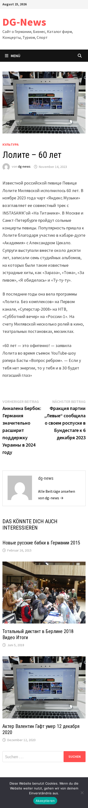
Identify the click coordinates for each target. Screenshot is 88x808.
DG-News (24, 22)
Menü (15, 55)
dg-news (24, 166)
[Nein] (81, 792)
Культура (10, 144)
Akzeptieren (45, 801)
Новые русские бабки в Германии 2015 (41, 543)
